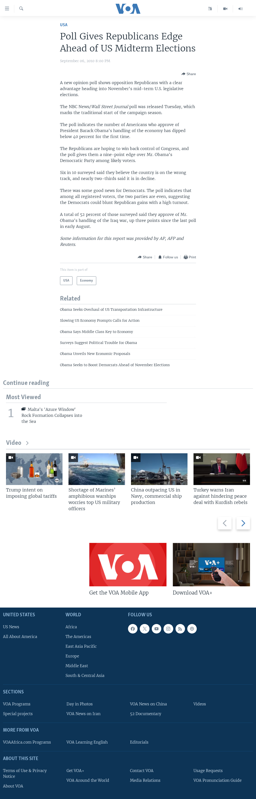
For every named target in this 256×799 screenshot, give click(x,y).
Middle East (77, 665)
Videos (200, 704)
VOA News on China (148, 704)
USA (64, 25)
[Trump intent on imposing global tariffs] (34, 469)
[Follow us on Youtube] (156, 629)
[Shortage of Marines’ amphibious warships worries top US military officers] (96, 469)
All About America (20, 636)
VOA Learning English (87, 742)
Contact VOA (142, 770)
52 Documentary (145, 713)
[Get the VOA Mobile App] (127, 564)
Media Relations (145, 780)
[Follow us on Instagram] (168, 629)
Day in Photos (79, 704)
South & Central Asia (85, 675)
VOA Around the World (87, 780)
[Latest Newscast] (240, 8)
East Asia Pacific (81, 646)
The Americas (78, 636)
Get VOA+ (75, 770)
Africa (71, 627)
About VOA (13, 786)
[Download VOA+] (211, 564)
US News (11, 627)
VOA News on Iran (83, 713)
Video (13, 443)
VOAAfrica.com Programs (27, 742)
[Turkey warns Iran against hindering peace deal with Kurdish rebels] (222, 469)
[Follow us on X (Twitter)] (144, 629)
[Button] (189, 74)
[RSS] (180, 629)
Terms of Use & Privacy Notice (25, 773)
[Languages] (210, 8)
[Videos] (225, 8)
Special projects (18, 713)
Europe (72, 656)
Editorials (139, 742)
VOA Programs (16, 704)
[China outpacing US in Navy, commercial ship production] (159, 469)
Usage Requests (208, 770)
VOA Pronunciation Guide (218, 780)
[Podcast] (192, 629)
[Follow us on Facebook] (133, 629)
